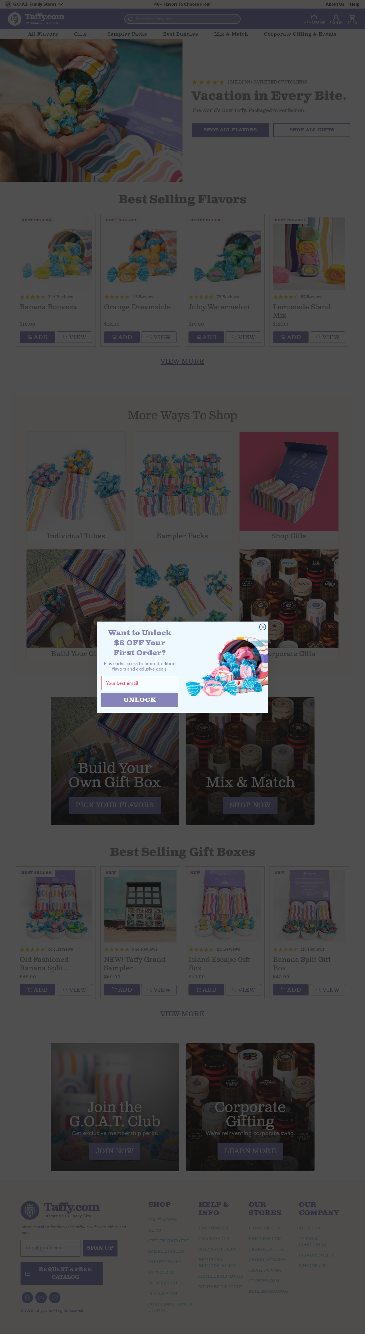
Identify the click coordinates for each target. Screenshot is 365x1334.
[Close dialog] (262, 627)
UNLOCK (139, 700)
